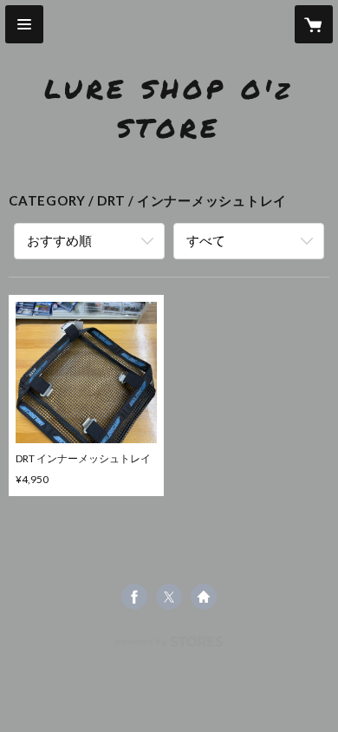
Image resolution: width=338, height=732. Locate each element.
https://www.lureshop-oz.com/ (204, 597)
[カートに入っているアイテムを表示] (314, 24)
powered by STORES (169, 646)
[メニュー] (24, 24)
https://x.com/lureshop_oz (169, 597)
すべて (205, 240)
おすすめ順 (59, 240)
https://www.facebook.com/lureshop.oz (134, 597)
